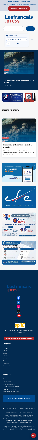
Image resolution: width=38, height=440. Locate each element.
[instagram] (18, 306)
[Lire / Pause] (8, 44)
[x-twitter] (18, 311)
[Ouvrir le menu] (32, 40)
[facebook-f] (18, 298)
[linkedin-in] (18, 302)
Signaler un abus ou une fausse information (19, 338)
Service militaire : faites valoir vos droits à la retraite (19, 82)
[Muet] (12, 44)
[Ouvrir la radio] (33, 435)
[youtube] (19, 315)
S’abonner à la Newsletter (19, 8)
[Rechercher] (30, 28)
